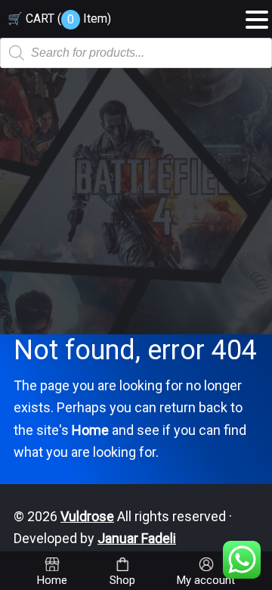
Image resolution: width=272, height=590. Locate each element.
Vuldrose (87, 516)
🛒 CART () (59, 18)
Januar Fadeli (136, 538)
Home (90, 430)
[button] (257, 14)
